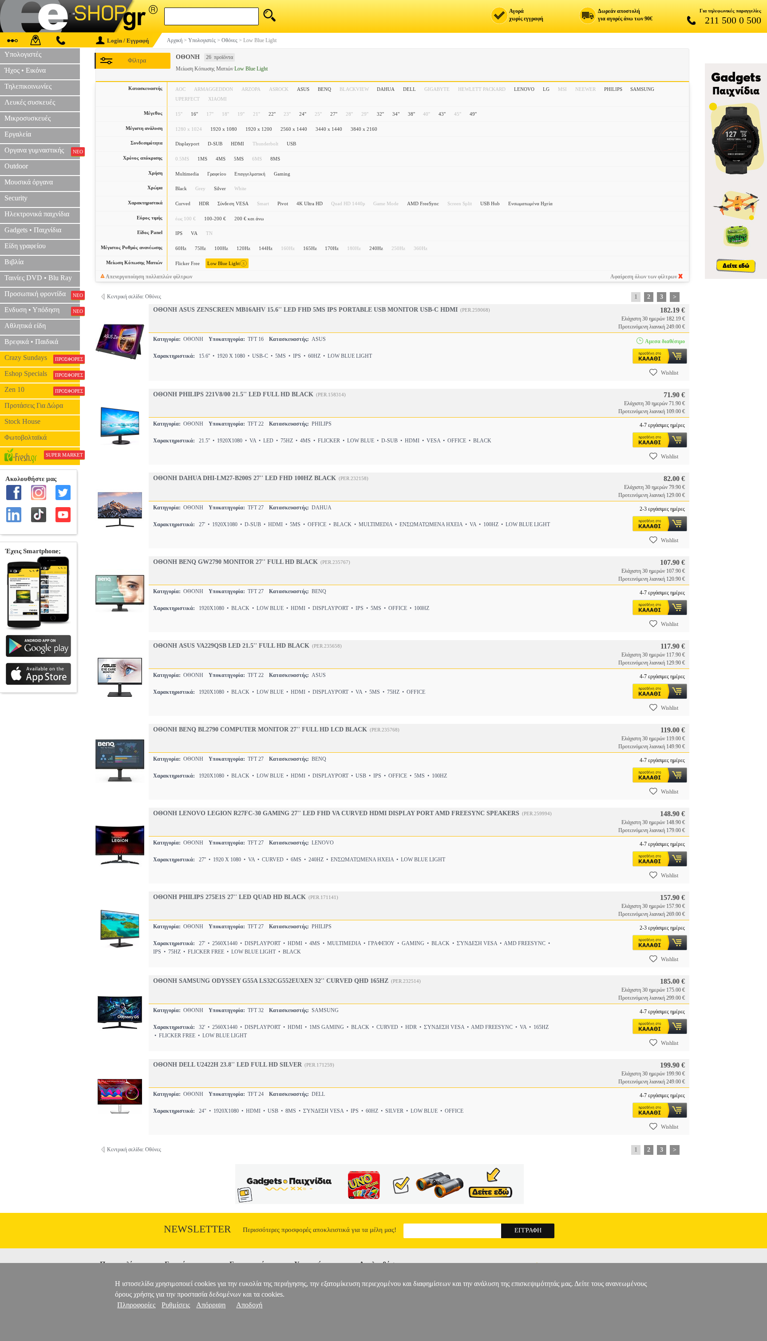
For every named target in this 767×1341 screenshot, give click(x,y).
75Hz (200, 248)
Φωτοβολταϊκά (25, 437)
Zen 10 (42, 390)
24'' (302, 114)
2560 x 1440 (294, 129)
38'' (411, 114)
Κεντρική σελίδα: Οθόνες (134, 296)
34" (395, 114)
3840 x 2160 (364, 129)
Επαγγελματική (249, 173)
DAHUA (386, 89)
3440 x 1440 (329, 129)
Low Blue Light (226, 263)
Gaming (282, 173)
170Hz (332, 248)
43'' (442, 114)
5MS (239, 158)
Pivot (282, 203)
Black (181, 188)
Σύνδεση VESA (233, 203)
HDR (204, 203)
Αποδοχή (249, 1305)
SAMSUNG (642, 89)
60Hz (180, 248)
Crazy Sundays (42, 358)
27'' (333, 114)
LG (546, 89)
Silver (220, 188)
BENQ (324, 89)
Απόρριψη (210, 1305)
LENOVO (524, 89)
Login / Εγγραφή (128, 40)
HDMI (237, 143)
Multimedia (187, 173)
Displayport (187, 143)
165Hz (310, 248)
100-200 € (215, 218)
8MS (275, 158)
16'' (194, 114)
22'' (272, 114)
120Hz (243, 248)
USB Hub (490, 203)
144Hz (266, 248)
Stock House (22, 421)
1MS (202, 158)
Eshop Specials (42, 374)
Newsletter (197, 1229)
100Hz (221, 248)
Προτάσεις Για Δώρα (33, 405)
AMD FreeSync (423, 203)
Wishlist (669, 373)
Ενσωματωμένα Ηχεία (530, 203)
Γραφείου (216, 173)
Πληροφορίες (136, 1305)
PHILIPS (613, 89)
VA (194, 233)
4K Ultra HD (310, 203)
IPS (178, 233)
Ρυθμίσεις (176, 1305)
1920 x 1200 (258, 129)
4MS (220, 158)
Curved (182, 203)
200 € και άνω (249, 218)
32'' (380, 114)
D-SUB (215, 143)
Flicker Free (187, 263)
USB (291, 143)
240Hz (376, 248)
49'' (473, 114)
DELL (409, 89)
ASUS (303, 89)
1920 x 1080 (223, 129)
